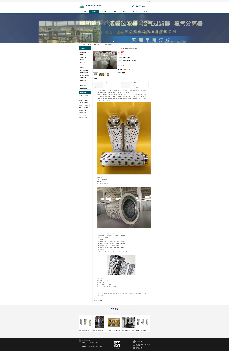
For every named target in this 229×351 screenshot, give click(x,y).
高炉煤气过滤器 (83, 83)
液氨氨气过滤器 (83, 57)
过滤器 (81, 54)
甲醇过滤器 (82, 67)
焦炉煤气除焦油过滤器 (84, 75)
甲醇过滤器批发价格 (83, 117)
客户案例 (135, 11)
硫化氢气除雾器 (128, 330)
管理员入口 (97, 346)
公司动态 (124, 11)
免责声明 (92, 346)
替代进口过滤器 (93, 44)
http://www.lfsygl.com (98, 300)
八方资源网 (89, 346)
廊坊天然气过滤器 (82, 115)
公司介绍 (114, 11)
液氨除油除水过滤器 (84, 70)
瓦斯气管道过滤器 (82, 112)
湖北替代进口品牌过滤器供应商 (85, 105)
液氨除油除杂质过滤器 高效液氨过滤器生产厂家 (102, 330)
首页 (84, 44)
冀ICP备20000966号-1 (94, 342)
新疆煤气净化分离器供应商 (84, 100)
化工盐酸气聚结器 (83, 88)
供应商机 (94, 11)
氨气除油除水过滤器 (84, 72)
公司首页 (84, 11)
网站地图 (100, 346)
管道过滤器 (82, 65)
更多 (90, 92)
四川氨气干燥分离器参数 (83, 97)
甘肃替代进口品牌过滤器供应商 (85, 107)
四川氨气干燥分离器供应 (83, 95)
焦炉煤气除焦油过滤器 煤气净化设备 (114, 330)
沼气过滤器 (82, 59)
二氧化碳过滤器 (83, 52)
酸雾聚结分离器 (83, 80)
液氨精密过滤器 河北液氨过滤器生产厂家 (86, 330)
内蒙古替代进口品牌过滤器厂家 (85, 102)
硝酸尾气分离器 (83, 77)
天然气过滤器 (82, 62)
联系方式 (145, 11)
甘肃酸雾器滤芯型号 (83, 110)
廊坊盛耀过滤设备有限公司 (87, 344)
